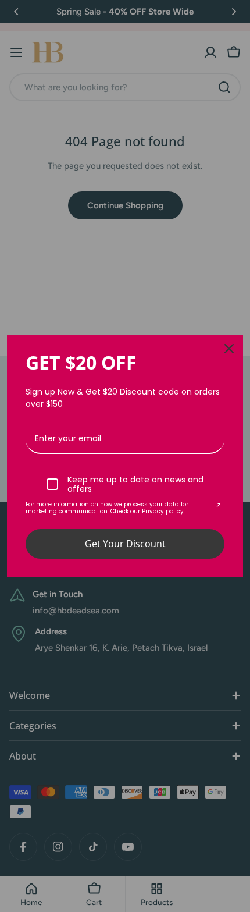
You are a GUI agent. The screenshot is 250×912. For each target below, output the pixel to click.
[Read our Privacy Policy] (217, 506)
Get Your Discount (125, 543)
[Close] (229, 349)
